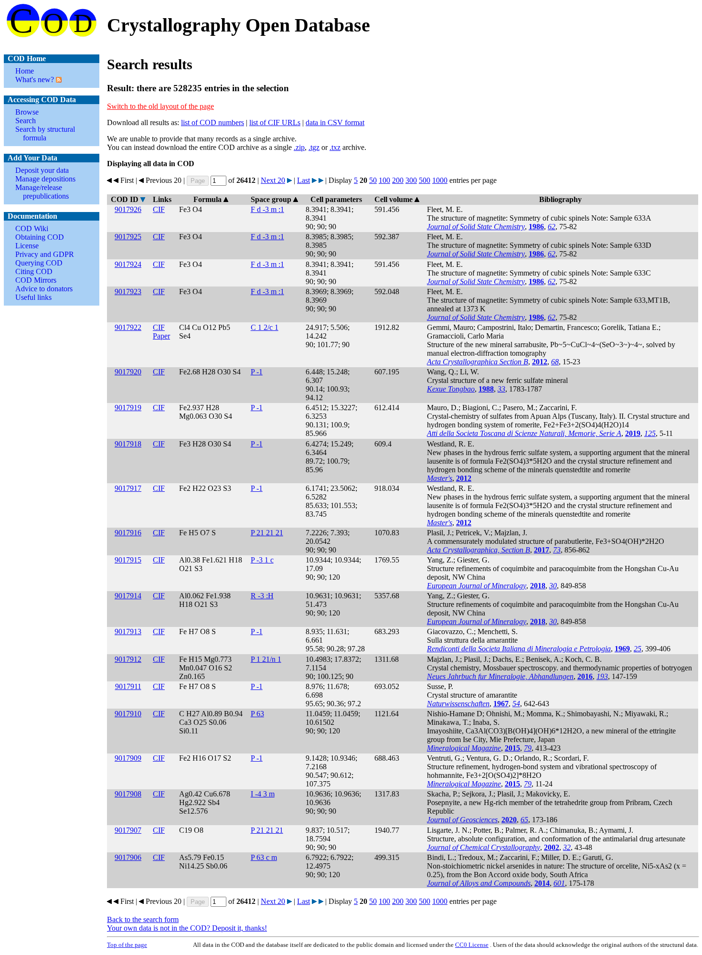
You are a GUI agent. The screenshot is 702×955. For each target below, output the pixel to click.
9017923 (128, 291)
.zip (299, 147)
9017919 (128, 407)
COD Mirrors (35, 280)
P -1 (257, 372)
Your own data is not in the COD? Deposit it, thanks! (187, 928)
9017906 (128, 857)
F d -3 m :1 (267, 209)
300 (411, 180)
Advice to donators (44, 289)
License (27, 246)
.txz (335, 147)
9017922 (128, 327)
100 (384, 180)
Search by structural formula (45, 133)
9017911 (128, 686)
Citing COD (34, 271)
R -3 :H (262, 596)
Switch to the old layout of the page (160, 106)
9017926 (128, 209)
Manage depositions (45, 179)
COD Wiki (31, 228)
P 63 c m (264, 857)
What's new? (34, 79)
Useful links (33, 297)
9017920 (128, 372)
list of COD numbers (212, 122)
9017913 (128, 631)
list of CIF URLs (274, 122)
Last (303, 180)
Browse (27, 112)
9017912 (128, 659)
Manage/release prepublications (42, 191)
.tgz (313, 147)
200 (398, 180)
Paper (161, 336)
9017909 (128, 758)
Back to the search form (143, 919)
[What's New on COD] (58, 79)
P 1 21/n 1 (266, 659)
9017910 (128, 714)
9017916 (128, 533)
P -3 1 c (262, 560)
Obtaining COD (39, 237)
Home (24, 71)
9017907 (128, 830)
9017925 (128, 237)
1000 (439, 180)
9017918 (128, 444)
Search (25, 121)
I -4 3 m (263, 794)
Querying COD (39, 263)
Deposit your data (42, 170)
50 (373, 180)
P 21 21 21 (267, 533)
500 (424, 180)
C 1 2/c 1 (264, 327)
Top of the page (127, 944)
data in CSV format (335, 122)
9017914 (128, 596)
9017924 (128, 264)
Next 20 (273, 180)
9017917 (128, 488)
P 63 (257, 714)
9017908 (128, 794)
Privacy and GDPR (44, 254)
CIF (159, 209)
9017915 (128, 560)
